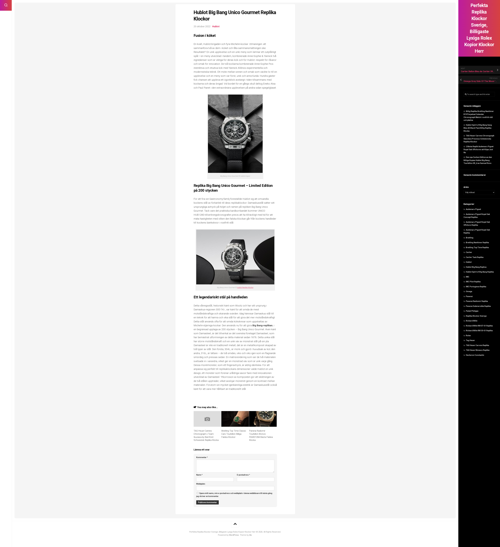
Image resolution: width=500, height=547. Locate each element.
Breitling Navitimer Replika (477, 242)
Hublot (469, 262)
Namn (199, 475)
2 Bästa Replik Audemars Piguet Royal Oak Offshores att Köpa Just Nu (478, 149)
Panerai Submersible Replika (478, 306)
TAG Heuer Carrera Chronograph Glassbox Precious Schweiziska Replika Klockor (479, 139)
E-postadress (243, 475)
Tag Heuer (470, 340)
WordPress (234, 535)
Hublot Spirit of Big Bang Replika (480, 272)
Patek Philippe (472, 311)
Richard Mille (471, 321)
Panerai (469, 296)
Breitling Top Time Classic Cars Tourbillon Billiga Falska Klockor (233, 433)
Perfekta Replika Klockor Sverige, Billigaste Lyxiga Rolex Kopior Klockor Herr (479, 28)
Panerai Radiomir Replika (477, 301)
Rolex (468, 335)
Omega (469, 291)
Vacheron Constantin (475, 355)
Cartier (469, 252)
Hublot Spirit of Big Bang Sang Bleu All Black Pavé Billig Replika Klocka (478, 128)
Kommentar (202, 457)
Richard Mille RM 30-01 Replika (479, 331)
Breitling (469, 238)
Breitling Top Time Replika (477, 247)
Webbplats (200, 484)
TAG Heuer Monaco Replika (477, 350)
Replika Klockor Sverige (476, 316)
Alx (250, 535)
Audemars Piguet (473, 209)
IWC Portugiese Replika (476, 287)
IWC (467, 277)
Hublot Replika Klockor (245, 287)
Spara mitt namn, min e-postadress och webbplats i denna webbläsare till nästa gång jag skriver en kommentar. (234, 494)
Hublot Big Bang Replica (476, 267)
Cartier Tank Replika (474, 257)
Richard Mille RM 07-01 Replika (479, 326)
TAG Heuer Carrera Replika (477, 345)
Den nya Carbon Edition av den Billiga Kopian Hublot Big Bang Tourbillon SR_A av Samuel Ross (478, 160)
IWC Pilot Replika (473, 282)
